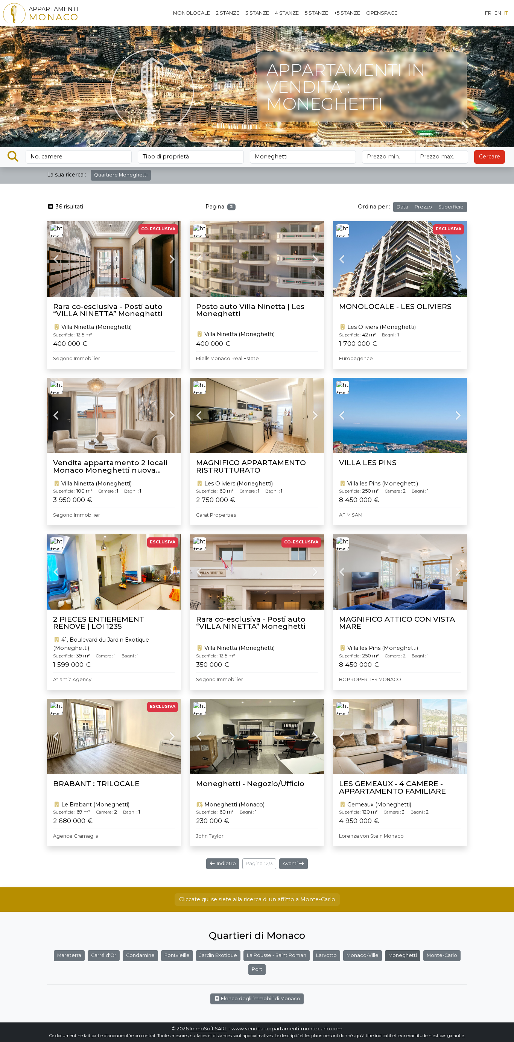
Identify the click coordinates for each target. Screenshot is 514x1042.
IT (506, 13)
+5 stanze (347, 13)
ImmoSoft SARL (208, 1028)
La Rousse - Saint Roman (276, 955)
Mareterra (69, 955)
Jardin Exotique (218, 955)
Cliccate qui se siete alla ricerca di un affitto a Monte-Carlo (257, 899)
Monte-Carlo (442, 955)
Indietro (226, 863)
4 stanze (287, 13)
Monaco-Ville (363, 955)
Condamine (140, 955)
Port (257, 969)
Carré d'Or (103, 955)
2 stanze (227, 13)
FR (488, 13)
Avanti (291, 863)
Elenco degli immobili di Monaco (260, 998)
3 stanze (257, 13)
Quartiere (121, 175)
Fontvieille (177, 955)
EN (497, 13)
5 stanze (316, 13)
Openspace (381, 13)
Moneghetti (402, 955)
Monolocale (191, 13)
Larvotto (326, 955)
